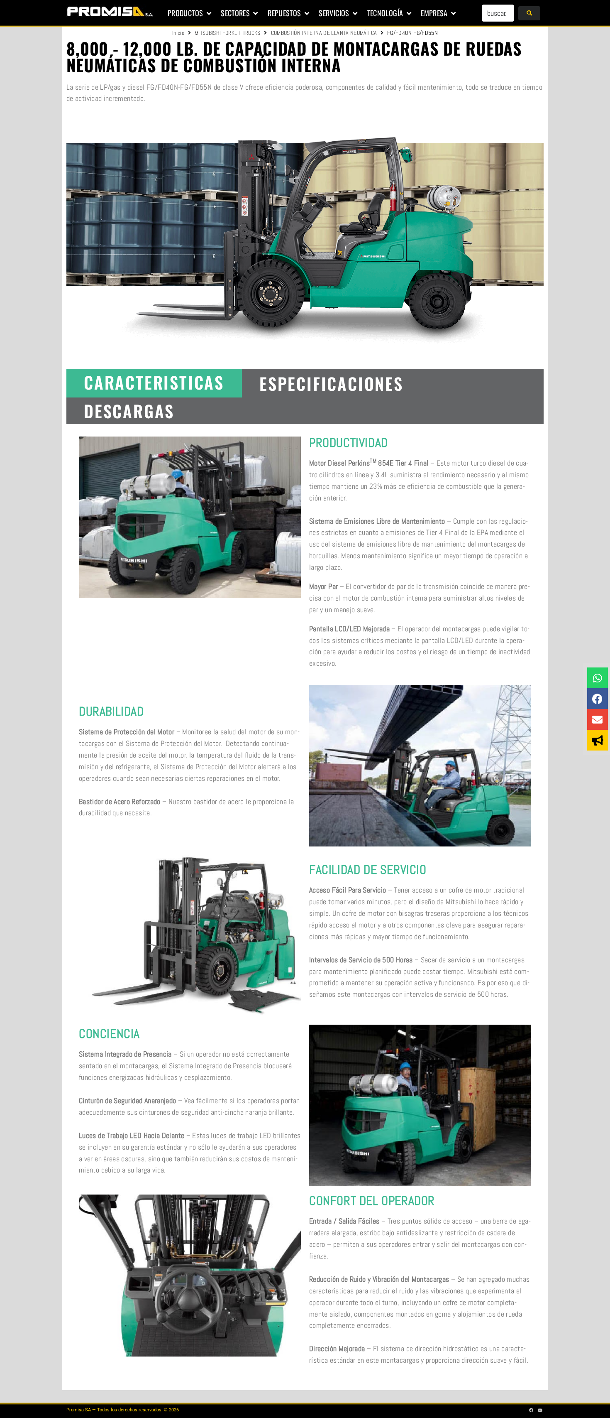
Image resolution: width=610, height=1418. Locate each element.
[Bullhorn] (597, 740)
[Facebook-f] (531, 1410)
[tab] (154, 383)
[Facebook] (597, 698)
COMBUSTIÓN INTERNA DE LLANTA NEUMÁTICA (324, 33)
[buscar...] (498, 13)
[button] (190, 13)
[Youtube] (540, 1410)
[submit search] (529, 13)
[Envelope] (597, 719)
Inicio (178, 33)
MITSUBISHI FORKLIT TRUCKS (228, 33)
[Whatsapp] (597, 677)
